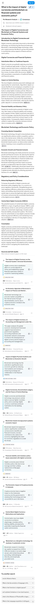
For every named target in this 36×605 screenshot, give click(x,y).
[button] (31, 2)
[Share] (31, 7)
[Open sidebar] (3, 2)
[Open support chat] (32, 601)
